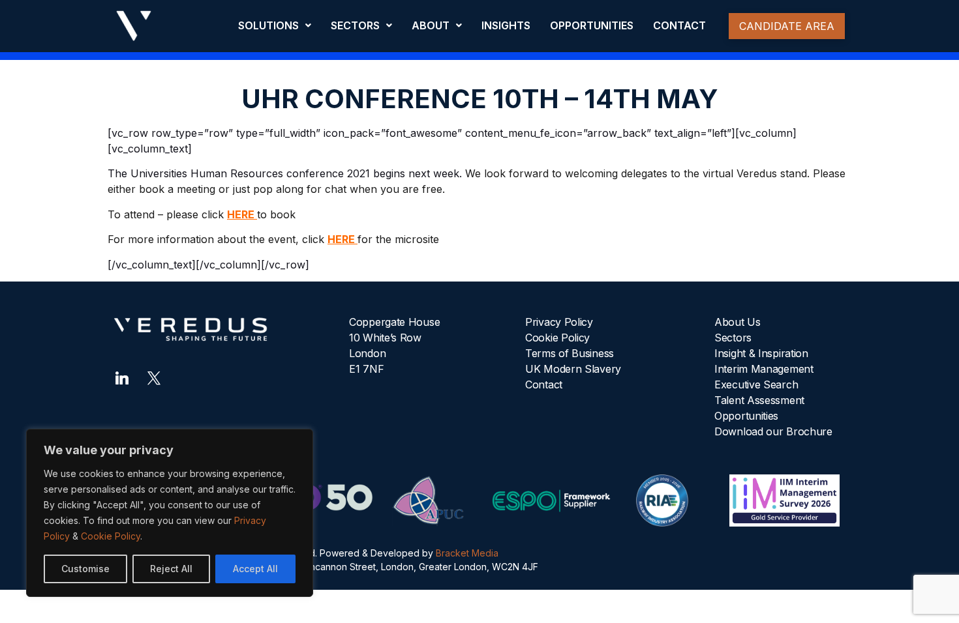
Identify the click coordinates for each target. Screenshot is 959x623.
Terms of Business (569, 353)
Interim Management (764, 368)
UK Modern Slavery (573, 368)
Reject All (171, 568)
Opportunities (746, 415)
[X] (154, 376)
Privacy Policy (559, 321)
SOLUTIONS (268, 25)
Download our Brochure (773, 431)
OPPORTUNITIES (591, 25)
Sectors (733, 337)
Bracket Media (467, 552)
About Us (737, 321)
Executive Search (756, 384)
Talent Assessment (759, 400)
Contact (543, 384)
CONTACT (679, 25)
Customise (85, 568)
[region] (169, 513)
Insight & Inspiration (761, 353)
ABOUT (430, 25)
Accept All (255, 568)
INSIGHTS (505, 25)
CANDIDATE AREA (786, 26)
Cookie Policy (110, 536)
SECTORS (355, 25)
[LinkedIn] (122, 376)
